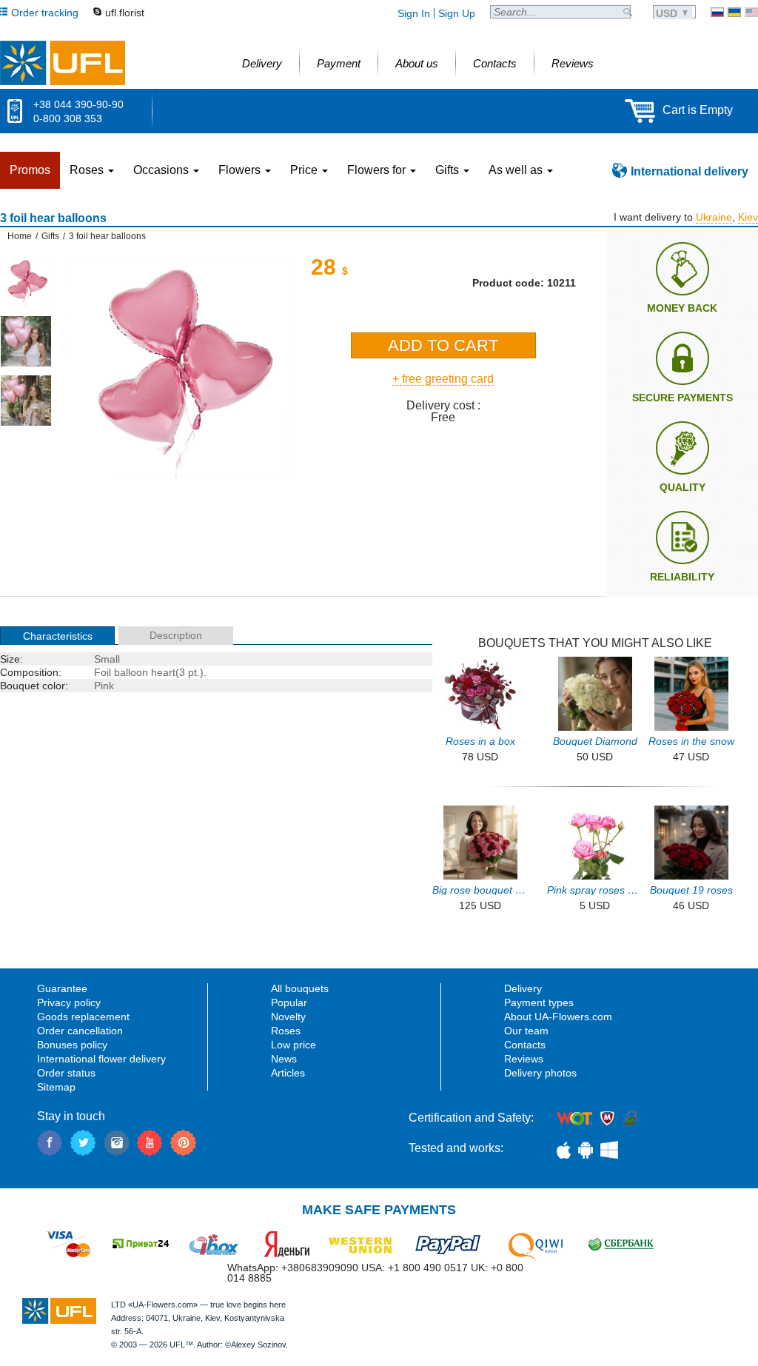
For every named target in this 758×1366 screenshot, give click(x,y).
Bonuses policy (72, 1045)
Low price (293, 1045)
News (284, 1059)
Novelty (288, 1016)
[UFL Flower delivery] (62, 63)
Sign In (414, 13)
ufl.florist (124, 13)
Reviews (523, 1059)
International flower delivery (101, 1059)
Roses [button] (88, 170)
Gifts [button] (448, 170)
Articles (288, 1073)
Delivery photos (540, 1073)
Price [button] (305, 170)
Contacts (525, 1045)
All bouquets (300, 988)
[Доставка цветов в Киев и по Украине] (717, 12)
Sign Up (456, 13)
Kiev (748, 217)
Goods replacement (83, 1016)
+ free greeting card (443, 378)
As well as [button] (517, 170)
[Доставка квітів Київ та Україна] (734, 12)
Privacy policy (69, 1002)
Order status (66, 1073)
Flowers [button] (241, 170)
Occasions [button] (162, 170)
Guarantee (62, 988)
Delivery (523, 988)
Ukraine (714, 217)
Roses (286, 1031)
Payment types (539, 1002)
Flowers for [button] (378, 170)
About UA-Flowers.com (558, 1016)
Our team (526, 1031)
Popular (289, 1002)
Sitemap (56, 1087)
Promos (30, 170)
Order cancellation (80, 1031)
